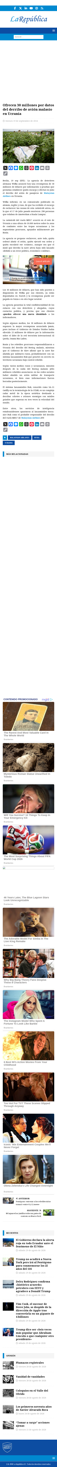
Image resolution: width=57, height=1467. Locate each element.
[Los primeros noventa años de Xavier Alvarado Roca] (8, 1409)
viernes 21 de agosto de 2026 (32, 1430)
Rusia (36, 438)
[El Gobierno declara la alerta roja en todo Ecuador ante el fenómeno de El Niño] (8, 1242)
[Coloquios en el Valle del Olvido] (8, 1393)
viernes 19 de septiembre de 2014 (21, 121)
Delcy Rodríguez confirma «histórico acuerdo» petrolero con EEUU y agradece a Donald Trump (33, 1286)
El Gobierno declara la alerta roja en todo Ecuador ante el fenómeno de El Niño (35, 1243)
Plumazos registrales (30, 1362)
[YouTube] (31, 8)
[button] (53, 30)
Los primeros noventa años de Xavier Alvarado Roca (34, 1408)
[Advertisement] (28, 70)
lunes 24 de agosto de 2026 (31, 1414)
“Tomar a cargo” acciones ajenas (33, 1424)
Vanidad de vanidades (30, 1376)
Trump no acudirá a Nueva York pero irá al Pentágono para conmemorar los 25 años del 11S (33, 1263)
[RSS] (42, 8)
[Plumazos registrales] (8, 1365)
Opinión (10, 1355)
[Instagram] (36, 8)
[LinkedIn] (25, 8)
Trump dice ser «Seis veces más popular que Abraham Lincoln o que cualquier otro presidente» (35, 1334)
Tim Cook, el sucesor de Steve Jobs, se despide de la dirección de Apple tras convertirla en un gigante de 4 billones (35, 1310)
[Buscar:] (28, 37)
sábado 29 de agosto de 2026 (32, 1250)
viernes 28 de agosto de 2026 (32, 1367)
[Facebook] (15, 8)
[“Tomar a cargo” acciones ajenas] (8, 1425)
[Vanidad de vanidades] (8, 1379)
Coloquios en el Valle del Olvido (32, 1392)
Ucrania (9, 443)
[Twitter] (20, 8)
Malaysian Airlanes (19, 438)
